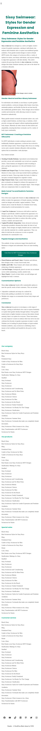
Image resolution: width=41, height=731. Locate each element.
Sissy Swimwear (7, 383)
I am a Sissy (5, 369)
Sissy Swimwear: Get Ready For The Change (15, 407)
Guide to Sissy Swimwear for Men (12, 361)
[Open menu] (1, 3)
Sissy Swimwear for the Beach (11, 402)
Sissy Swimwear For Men (9, 399)
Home (3, 367)
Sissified (4, 378)
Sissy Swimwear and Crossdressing (12, 388)
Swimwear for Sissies (8, 432)
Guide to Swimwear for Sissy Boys (12, 364)
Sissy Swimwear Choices (9, 397)
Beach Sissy (5, 350)
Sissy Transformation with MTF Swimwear (15, 429)
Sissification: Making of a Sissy (11, 375)
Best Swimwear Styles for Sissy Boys (13, 353)
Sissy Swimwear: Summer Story (11, 418)
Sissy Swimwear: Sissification (11, 410)
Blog (3, 356)
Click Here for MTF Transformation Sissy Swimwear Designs (20, 254)
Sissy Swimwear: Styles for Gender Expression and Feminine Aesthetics (20, 414)
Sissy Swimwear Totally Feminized (12, 405)
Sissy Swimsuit (6, 380)
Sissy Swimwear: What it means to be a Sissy (15, 426)
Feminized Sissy (6, 359)
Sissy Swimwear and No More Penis (13, 391)
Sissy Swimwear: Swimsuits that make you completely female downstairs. (20, 422)
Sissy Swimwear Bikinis (9, 394)
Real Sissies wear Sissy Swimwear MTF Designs (16, 372)
